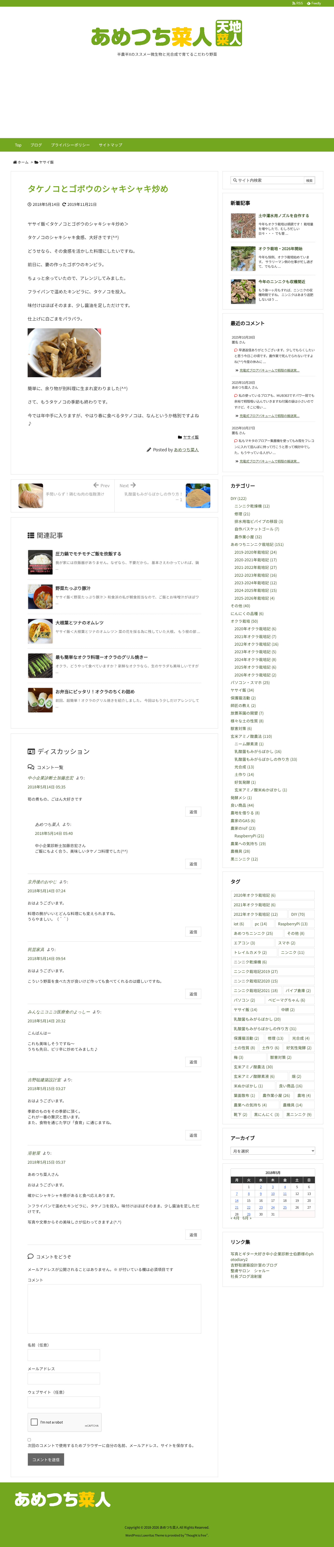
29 (248, 1214)
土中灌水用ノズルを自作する (283, 215)
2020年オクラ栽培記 (255, 628)
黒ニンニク (244, 859)
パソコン (244, 1000)
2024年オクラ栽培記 (255, 659)
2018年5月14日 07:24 (47, 891)
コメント (35, 1280)
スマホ (286, 943)
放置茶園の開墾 (247, 713)
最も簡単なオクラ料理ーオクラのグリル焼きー (102, 657)
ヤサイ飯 (46, 162)
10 (273, 1193)
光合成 (244, 767)
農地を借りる (245, 813)
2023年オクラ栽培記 (255, 651)
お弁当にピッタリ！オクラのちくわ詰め (95, 691)
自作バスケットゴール (256, 529)
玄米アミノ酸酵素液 (254, 1076)
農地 (304, 1095)
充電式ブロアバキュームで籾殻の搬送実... (270, 370)
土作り (244, 774)
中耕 (288, 1009)
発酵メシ (241, 797)
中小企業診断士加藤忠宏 (50, 778)
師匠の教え (243, 705)
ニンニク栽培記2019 (256, 971)
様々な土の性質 (247, 721)
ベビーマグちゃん (286, 1000)
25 (285, 1207)
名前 (31, 1345)
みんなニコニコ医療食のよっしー (59, 1012)
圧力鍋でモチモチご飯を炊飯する (89, 553)
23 (261, 1207)
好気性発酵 (299, 1047)
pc (261, 924)
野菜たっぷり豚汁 (73, 588)
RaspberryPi (249, 836)
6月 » (247, 1218)
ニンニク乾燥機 (252, 506)
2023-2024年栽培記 (255, 583)
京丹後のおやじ (42, 882)
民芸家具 (36, 949)
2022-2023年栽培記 (255, 575)
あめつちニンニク (253, 933)
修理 (242, 514)
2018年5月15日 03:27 (47, 1088)
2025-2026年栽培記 (254, 598)
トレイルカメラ (250, 952)
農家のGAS (243, 820)
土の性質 (244, 1047)
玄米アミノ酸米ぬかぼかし (260, 790)
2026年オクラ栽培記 (255, 675)
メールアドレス (41, 1368)
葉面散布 (244, 1095)
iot (239, 924)
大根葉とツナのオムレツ (80, 622)
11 (285, 1193)
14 (236, 1200)
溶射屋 (34, 1153)
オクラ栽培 (244, 621)
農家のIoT (243, 828)
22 (248, 1207)
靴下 (240, 1114)
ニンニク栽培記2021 (256, 990)
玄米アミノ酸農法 (251, 736)
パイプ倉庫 (298, 990)
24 (273, 1207)
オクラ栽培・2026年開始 (280, 248)
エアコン (244, 943)
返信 (193, 812)
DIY (238, 498)
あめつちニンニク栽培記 (257, 544)
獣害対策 (241, 728)
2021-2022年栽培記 (255, 567)
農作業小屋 (248, 537)
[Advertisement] (167, 101)
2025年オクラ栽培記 (255, 667)
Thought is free (196, 1535)
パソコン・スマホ (250, 682)
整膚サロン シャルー (250, 1270)
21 (236, 1207)
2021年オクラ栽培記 (255, 636)
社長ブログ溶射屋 (246, 1276)
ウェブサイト (39, 1392)
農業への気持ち (248, 843)
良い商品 (242, 805)
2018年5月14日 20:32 (47, 1021)
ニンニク (292, 952)
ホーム (23, 162)
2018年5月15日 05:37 (47, 1162)
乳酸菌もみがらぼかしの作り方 (265, 759)
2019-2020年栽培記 (255, 552)
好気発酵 (245, 782)
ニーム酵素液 (249, 744)
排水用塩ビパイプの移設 (258, 521)
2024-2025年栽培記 (255, 590)
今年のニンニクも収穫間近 (281, 281)
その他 (240, 605)
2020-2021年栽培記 (255, 560)
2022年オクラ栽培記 (256, 644)
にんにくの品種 (247, 613)
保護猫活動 (243, 698)
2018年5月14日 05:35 (47, 787)
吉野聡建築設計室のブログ (254, 1265)
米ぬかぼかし (248, 1086)
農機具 (240, 851)
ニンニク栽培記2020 (256, 981)
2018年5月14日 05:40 (54, 833)
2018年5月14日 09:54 (47, 958)
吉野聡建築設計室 (44, 1080)
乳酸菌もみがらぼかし (257, 751)
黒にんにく (266, 1114)
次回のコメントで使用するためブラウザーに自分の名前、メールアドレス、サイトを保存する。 (112, 1445)
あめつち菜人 (186, 450)
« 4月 (235, 1218)
